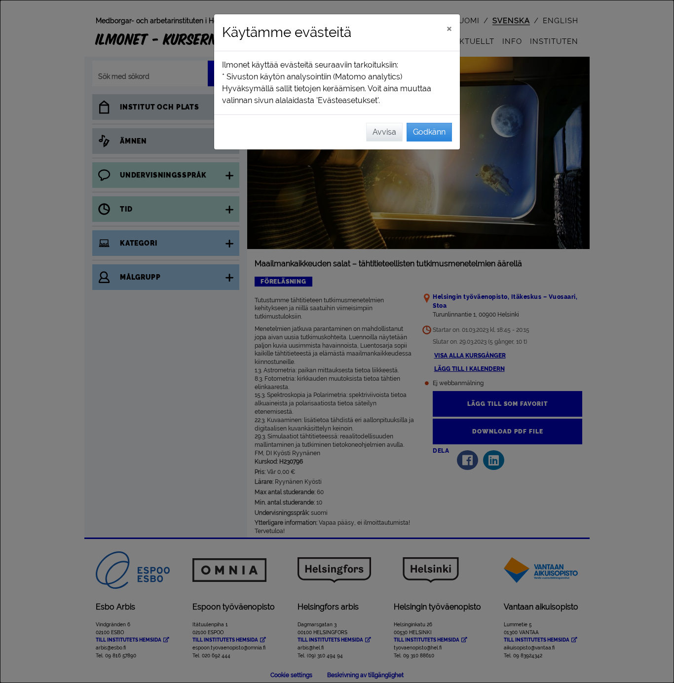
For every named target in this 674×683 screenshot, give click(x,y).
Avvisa (384, 132)
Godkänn (429, 132)
